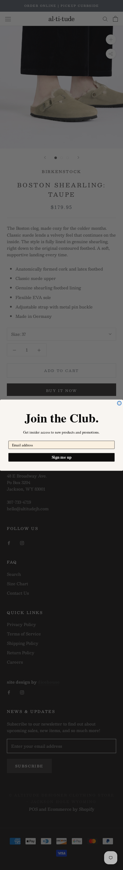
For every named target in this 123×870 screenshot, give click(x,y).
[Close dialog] (119, 403)
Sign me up (62, 457)
